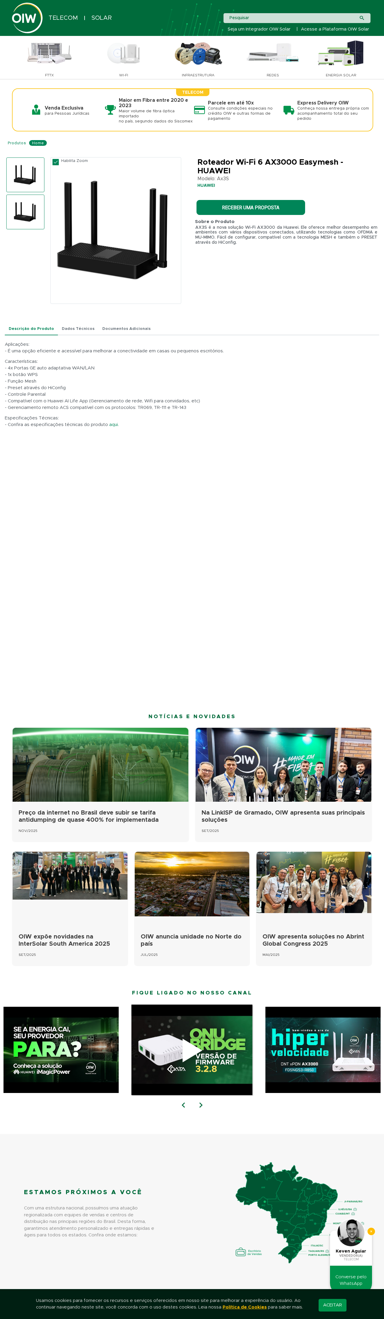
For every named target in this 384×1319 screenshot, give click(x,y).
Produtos (17, 143)
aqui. (114, 424)
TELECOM (63, 18)
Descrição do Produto (31, 329)
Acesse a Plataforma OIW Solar (335, 29)
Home (38, 143)
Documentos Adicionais (126, 329)
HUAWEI (206, 186)
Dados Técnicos (78, 329)
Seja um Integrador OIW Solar (259, 29)
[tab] (31, 329)
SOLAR (102, 18)
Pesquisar (239, 18)
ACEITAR (332, 1305)
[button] (183, 1106)
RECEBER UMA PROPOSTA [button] (250, 207)
